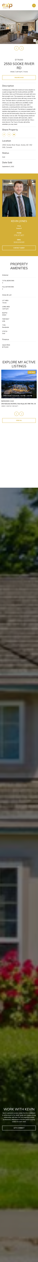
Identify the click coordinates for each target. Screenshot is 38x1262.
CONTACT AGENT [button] (19, 248)
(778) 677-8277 (19, 235)
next (21, 48)
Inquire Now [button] (19, 77)
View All (19, 420)
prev (16, 48)
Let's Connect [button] (19, 1128)
